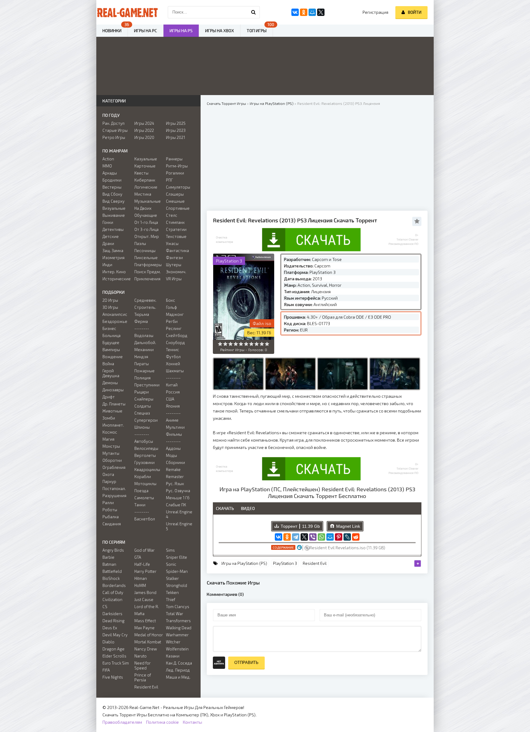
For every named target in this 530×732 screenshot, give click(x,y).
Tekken (172, 592)
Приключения (147, 278)
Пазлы (140, 243)
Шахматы (175, 370)
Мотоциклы (145, 483)
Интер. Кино (114, 271)
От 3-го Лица (146, 229)
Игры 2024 (144, 123)
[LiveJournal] (347, 537)
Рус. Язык (175, 483)
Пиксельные (146, 257)
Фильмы (174, 434)
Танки (139, 504)
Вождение (112, 356)
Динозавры (113, 389)
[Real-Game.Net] (127, 12)
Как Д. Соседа (179, 663)
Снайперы (143, 399)
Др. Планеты (113, 403)
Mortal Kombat (147, 641)
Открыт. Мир (146, 236)
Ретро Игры (113, 137)
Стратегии (176, 229)
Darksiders (112, 613)
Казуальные (145, 158)
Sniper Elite (176, 557)
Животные (112, 410)
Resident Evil (315, 563)
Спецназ (142, 413)
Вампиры (111, 349)
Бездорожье (114, 321)
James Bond (145, 592)
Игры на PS (181, 30)
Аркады (109, 173)
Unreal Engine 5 (179, 526)
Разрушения (114, 495)
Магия (108, 439)
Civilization (112, 599)
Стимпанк (175, 222)
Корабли (142, 476)
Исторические (116, 278)
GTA (137, 557)
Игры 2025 (176, 123)
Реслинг (174, 328)
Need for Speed (142, 665)
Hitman (140, 578)
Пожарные (144, 370)
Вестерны (111, 187)
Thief (170, 599)
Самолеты (144, 497)
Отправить (246, 662)
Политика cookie (162, 722)
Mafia (139, 613)
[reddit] (355, 537)
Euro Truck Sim (115, 663)
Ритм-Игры (177, 165)
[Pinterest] (338, 537)
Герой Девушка (110, 373)
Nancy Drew (145, 648)
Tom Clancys (177, 606)
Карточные (145, 165)
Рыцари (141, 391)
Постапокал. (114, 488)
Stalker (172, 578)
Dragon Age (113, 648)
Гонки (107, 222)
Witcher (173, 641)
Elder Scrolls (114, 655)
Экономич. (176, 271)
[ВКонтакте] (278, 537)
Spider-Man (177, 571)
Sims (170, 550)
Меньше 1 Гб (178, 497)
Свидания (111, 523)
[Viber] (313, 537)
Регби (172, 321)
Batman (109, 564)
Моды (171, 455)
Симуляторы (178, 187)
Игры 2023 (176, 130)
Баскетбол (144, 518)
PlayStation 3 (285, 563)
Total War (174, 613)
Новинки (111, 30)
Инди (107, 264)
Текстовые (176, 236)
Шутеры (173, 264)
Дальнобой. (145, 342)
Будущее (110, 342)
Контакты (192, 722)
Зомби (108, 418)
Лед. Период (178, 670)
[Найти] (254, 12)
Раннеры (174, 158)
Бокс (170, 300)
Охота (108, 474)
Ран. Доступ (113, 123)
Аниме (172, 420)
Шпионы (142, 427)
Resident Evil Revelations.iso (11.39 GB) (347, 547)
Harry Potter (145, 571)
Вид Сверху (113, 201)
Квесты (141, 173)
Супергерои (146, 420)
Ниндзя (141, 356)
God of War (144, 550)
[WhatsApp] (321, 537)
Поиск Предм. (147, 271)
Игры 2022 (144, 130)
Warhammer (177, 634)
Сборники (175, 462)
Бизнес (109, 328)
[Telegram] (295, 537)
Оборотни (112, 460)
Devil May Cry (115, 634)
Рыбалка (110, 516)
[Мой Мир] (330, 537)
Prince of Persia (142, 677)
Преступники (146, 384)
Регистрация (375, 12)
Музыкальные (147, 201)
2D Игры (110, 300)
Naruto (140, 655)
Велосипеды (146, 448)
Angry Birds (113, 550)
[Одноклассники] (287, 537)
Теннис (172, 349)
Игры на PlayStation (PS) (244, 563)
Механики (144, 349)
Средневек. (145, 300)
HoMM (140, 585)
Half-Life (142, 564)
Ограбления (113, 467)
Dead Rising (113, 620)
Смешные (175, 201)
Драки (108, 243)
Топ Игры (257, 30)
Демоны (110, 382)
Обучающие (145, 215)
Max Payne (144, 627)
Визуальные (113, 208)
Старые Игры (115, 130)
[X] (304, 537)
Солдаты (142, 406)
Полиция (142, 377)
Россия (173, 391)
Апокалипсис (114, 314)
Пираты (141, 363)
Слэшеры (175, 194)
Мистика (142, 194)
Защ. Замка (112, 250)
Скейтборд (176, 335)
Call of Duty (112, 592)
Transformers (178, 620)
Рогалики (175, 173)
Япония (173, 406)
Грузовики (144, 462)
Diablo (108, 641)
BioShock (111, 578)
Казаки (172, 655)
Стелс (171, 215)
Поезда (141, 490)
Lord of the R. (146, 606)
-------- (141, 328)
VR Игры (174, 278)
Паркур (109, 481)
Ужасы (172, 243)
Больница (111, 335)
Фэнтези (174, 257)
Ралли (108, 502)
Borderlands (114, 585)
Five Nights (112, 677)
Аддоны (173, 448)
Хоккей (173, 363)
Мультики (175, 427)
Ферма (141, 321)
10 (267, 344)
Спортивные (178, 208)
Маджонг (175, 314)
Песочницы (145, 250)
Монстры (111, 446)
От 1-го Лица (146, 222)
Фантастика (177, 250)
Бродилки (111, 180)
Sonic (171, 564)
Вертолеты (145, 455)
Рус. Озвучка (178, 490)
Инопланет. (113, 425)
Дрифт (108, 396)
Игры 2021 (175, 137)
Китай (172, 384)
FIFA (106, 670)
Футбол (173, 356)
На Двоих (143, 208)
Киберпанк (144, 180)
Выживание (113, 215)
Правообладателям (122, 722)
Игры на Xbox (219, 30)
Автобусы (143, 441)
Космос (109, 432)
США (170, 399)
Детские (110, 236)
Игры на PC (145, 30)
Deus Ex (109, 627)
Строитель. (145, 307)
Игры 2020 (144, 137)
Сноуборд (175, 342)
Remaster (175, 476)
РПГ (169, 180)
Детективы (113, 229)
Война (108, 363)
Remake (173, 469)
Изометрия (113, 257)
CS (104, 606)
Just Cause (143, 599)
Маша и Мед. (178, 677)
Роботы (109, 509)
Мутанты (110, 453)
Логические (145, 187)
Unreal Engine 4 (179, 514)
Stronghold (176, 585)
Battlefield (112, 571)
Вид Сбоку (112, 194)
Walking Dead (178, 627)
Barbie (108, 557)
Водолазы (143, 335)
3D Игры (110, 307)
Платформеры (148, 264)
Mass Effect (145, 620)
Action (108, 158)
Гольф (171, 307)
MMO (107, 165)
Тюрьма (141, 314)
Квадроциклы (147, 469)
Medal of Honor (148, 634)
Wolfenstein (177, 648)
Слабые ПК (176, 504)
